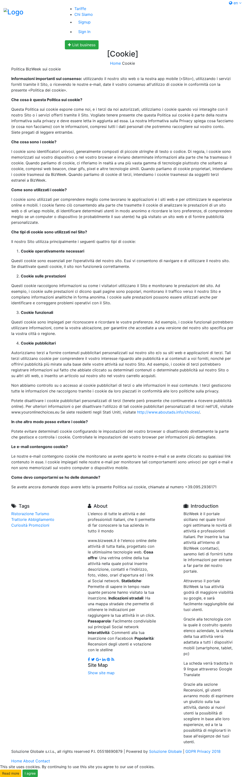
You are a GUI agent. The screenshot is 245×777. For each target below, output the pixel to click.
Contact (42, 761)
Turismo (42, 513)
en (235, 2)
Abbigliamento (41, 519)
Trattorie (19, 519)
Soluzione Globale (165, 751)
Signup (84, 22)
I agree (30, 773)
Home (115, 63)
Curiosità (19, 525)
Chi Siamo (83, 14)
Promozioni (39, 525)
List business (83, 44)
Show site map (101, 672)
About (28, 761)
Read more (10, 773)
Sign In (84, 31)
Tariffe (80, 8)
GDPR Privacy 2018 (203, 751)
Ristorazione (22, 513)
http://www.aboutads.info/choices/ (168, 412)
